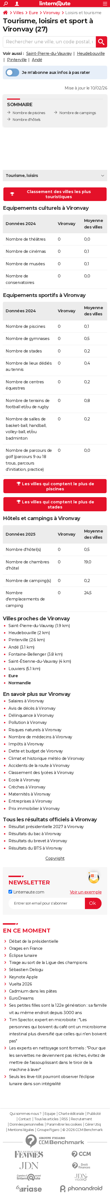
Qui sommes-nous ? (25, 1114)
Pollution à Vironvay (27, 722)
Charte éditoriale (71, 1114)
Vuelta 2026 (20, 984)
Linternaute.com (28, 892)
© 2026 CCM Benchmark (82, 1130)
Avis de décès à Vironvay (31, 708)
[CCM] (81, 1154)
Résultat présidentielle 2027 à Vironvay (46, 826)
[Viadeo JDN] (81, 1177)
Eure (33, 12)
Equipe (50, 1114)
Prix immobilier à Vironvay (34, 808)
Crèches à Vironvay (26, 787)
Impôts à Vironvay (26, 744)
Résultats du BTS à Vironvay (35, 848)
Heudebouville (91, 53)
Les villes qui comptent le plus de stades (58, 504)
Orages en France (26, 948)
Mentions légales (21, 1130)
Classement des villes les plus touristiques (59, 194)
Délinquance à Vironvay (31, 715)
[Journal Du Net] (29, 1165)
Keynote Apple (23, 977)
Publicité (94, 1114)
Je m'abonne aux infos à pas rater (56, 72)
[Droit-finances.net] (81, 1166)
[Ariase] (29, 1188)
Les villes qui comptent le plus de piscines (58, 486)
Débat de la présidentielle (33, 941)
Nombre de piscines (29, 113)
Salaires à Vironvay (26, 701)
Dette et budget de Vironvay (35, 751)
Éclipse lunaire (23, 955)
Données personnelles (26, 1124)
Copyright (55, 858)
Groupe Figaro (48, 1130)
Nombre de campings (78, 113)
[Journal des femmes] (29, 1154)
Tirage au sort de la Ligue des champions (48, 962)
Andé (37, 59)
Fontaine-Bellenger (27, 654)
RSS (64, 1119)
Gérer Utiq (93, 1124)
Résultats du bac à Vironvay (34, 833)
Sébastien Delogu (26, 969)
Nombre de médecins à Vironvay (40, 736)
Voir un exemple (86, 892)
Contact (24, 1119)
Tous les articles (46, 1119)
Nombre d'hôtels (26, 119)
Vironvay (51, 12)
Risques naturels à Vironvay (34, 729)
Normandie (19, 682)
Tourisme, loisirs (22, 175)
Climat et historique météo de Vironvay (46, 758)
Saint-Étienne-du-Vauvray (33, 661)
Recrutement (81, 1119)
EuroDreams (21, 998)
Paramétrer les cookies (64, 1124)
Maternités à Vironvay (29, 794)
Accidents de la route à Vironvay (38, 765)
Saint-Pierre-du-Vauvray (49, 53)
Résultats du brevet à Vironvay (37, 840)
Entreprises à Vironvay (30, 801)
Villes (18, 12)
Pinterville (17, 59)
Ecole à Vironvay (24, 780)
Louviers (16, 668)
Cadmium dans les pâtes (33, 991)
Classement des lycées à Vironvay (41, 772)
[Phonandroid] (81, 1188)
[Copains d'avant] (29, 1177)
